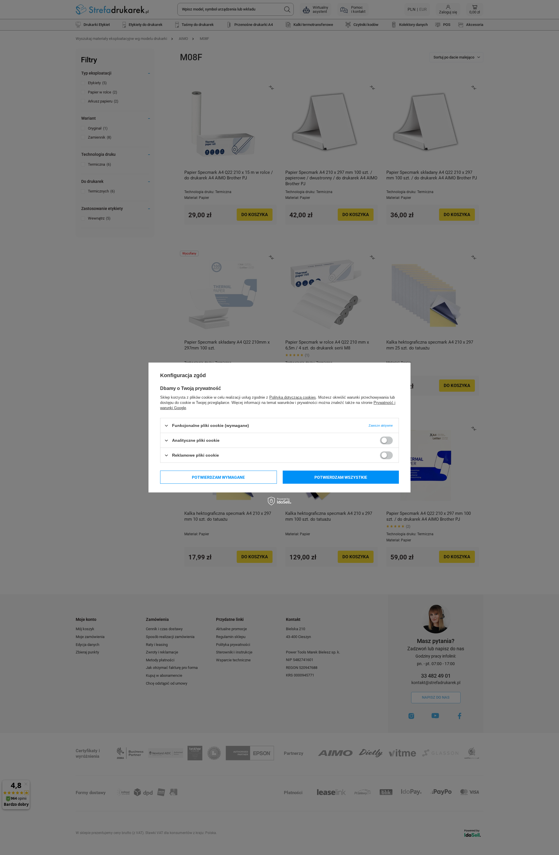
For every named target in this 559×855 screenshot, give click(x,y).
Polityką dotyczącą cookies (292, 397)
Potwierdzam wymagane (218, 477)
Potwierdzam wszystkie (340, 477)
